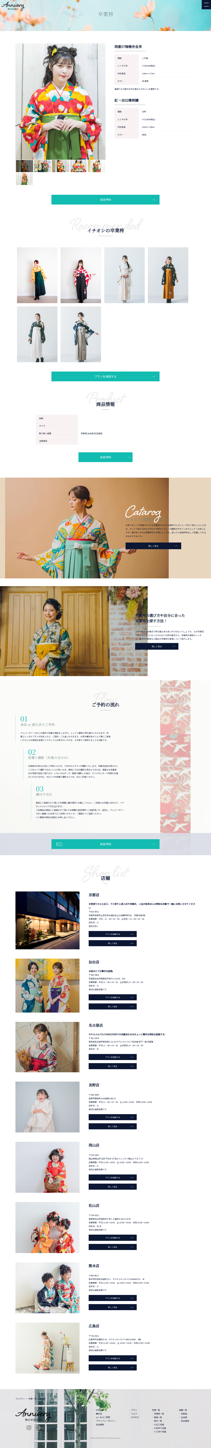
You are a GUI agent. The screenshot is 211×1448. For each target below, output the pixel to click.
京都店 (184, 1413)
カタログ (135, 1417)
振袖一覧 (158, 1417)
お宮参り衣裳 (160, 1428)
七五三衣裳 (159, 1424)
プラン (134, 1409)
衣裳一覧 (33, 1398)
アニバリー (20, 1398)
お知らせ (100, 1409)
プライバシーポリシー (106, 1420)
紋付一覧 (158, 1420)
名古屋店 (185, 1420)
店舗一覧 (183, 1409)
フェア (134, 1413)
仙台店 (184, 1417)
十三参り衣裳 (160, 1431)
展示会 (99, 1413)
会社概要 (100, 1424)
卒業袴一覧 (159, 1413)
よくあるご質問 (103, 1417)
